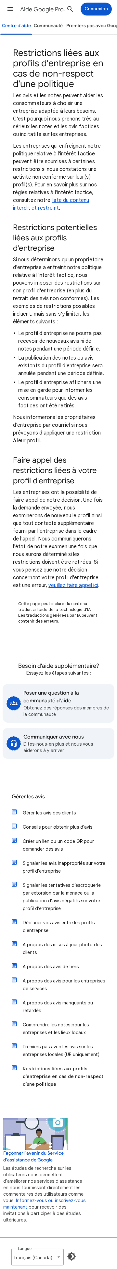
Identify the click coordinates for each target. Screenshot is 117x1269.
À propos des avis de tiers (51, 967)
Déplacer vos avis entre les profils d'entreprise (59, 926)
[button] (10, 9)
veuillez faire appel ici (73, 585)
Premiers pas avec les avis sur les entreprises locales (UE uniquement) (61, 1050)
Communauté (48, 25)
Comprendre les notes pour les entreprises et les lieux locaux (56, 1028)
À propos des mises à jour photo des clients (62, 948)
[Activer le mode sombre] (71, 1256)
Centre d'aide (16, 25)
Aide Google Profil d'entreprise (44, 9)
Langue (25, 1248)
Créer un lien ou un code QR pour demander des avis (58, 845)
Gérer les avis (28, 796)
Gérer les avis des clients (49, 813)
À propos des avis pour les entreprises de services (64, 984)
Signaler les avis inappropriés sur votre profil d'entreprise (64, 867)
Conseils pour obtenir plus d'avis (57, 827)
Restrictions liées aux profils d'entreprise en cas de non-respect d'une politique (63, 1076)
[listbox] (37, 1257)
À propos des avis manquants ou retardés (58, 1006)
